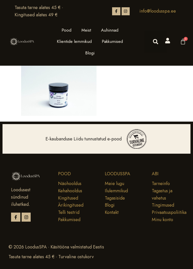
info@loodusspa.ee (157, 11)
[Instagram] (126, 11)
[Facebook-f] (116, 11)
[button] (155, 42)
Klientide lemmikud (74, 41)
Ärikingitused (70, 205)
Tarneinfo (161, 183)
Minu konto (162, 219)
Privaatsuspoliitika (169, 212)
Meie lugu (114, 183)
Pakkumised (112, 41)
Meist (86, 30)
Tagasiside (115, 198)
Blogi (89, 53)
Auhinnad (109, 30)
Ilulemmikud (116, 191)
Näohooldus (69, 183)
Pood (66, 30)
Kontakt (112, 212)
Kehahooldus (70, 191)
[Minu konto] (168, 41)
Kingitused (68, 198)
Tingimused (163, 205)
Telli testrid (68, 212)
